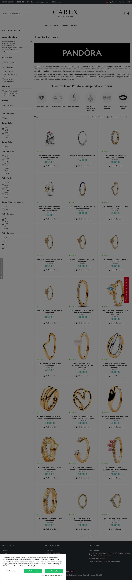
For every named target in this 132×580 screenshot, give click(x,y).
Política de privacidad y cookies (52, 576)
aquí (58, 564)
